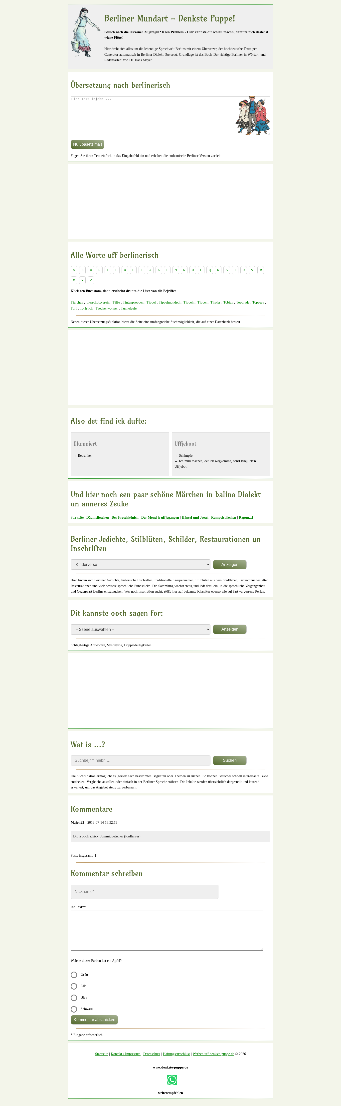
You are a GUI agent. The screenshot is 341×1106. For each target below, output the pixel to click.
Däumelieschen (97, 517)
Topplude (242, 302)
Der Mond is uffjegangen (160, 517)
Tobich (228, 302)
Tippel (151, 302)
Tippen (202, 302)
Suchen (230, 760)
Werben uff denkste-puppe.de (213, 1054)
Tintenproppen (133, 302)
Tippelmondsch (169, 302)
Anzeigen (229, 564)
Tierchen (77, 302)
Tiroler (215, 302)
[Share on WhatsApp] (172, 1080)
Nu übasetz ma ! (87, 144)
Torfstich (86, 308)
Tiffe (116, 302)
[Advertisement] (170, 201)
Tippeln (188, 302)
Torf (74, 308)
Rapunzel (246, 517)
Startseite (77, 517)
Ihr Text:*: (78, 907)
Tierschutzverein (98, 302)
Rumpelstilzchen (223, 517)
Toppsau (258, 302)
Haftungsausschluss (176, 1054)
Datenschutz (151, 1054)
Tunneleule (129, 308)
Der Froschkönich (125, 517)
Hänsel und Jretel (195, 517)
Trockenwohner (107, 308)
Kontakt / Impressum (126, 1054)
